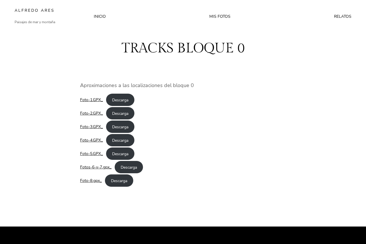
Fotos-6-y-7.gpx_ (96, 167)
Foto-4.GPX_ (91, 140)
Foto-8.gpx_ (91, 180)
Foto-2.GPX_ (91, 113)
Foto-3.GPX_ (91, 126)
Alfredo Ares (35, 10)
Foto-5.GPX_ (91, 153)
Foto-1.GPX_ (91, 100)
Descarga (120, 100)
